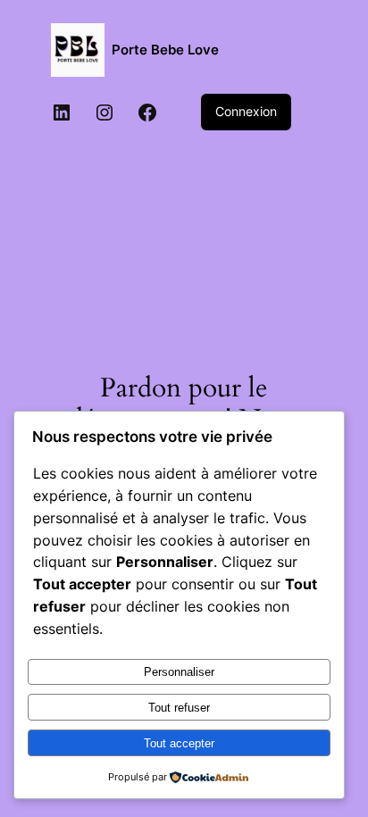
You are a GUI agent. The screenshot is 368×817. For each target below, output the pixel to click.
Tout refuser (179, 707)
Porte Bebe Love (165, 50)
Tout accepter (179, 743)
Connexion (246, 111)
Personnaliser (179, 672)
